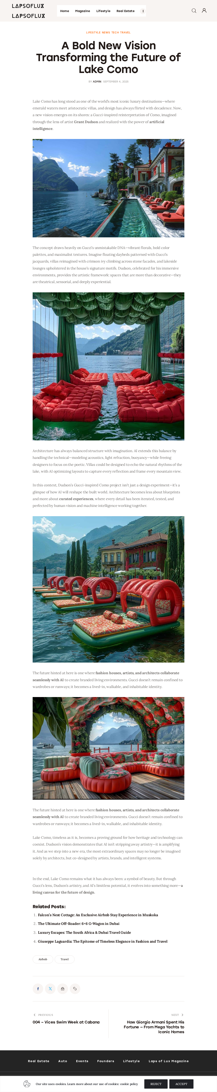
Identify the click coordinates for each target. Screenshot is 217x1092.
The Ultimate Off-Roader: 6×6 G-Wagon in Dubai (78, 923)
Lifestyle (93, 32)
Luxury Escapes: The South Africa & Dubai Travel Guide (84, 932)
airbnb (43, 959)
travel (65, 959)
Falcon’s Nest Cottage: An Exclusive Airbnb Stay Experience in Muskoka (98, 915)
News (106, 32)
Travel (125, 32)
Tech (115, 32)
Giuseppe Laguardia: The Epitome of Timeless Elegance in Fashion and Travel (102, 941)
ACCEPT (181, 1084)
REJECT (155, 1084)
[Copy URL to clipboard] (75, 988)
